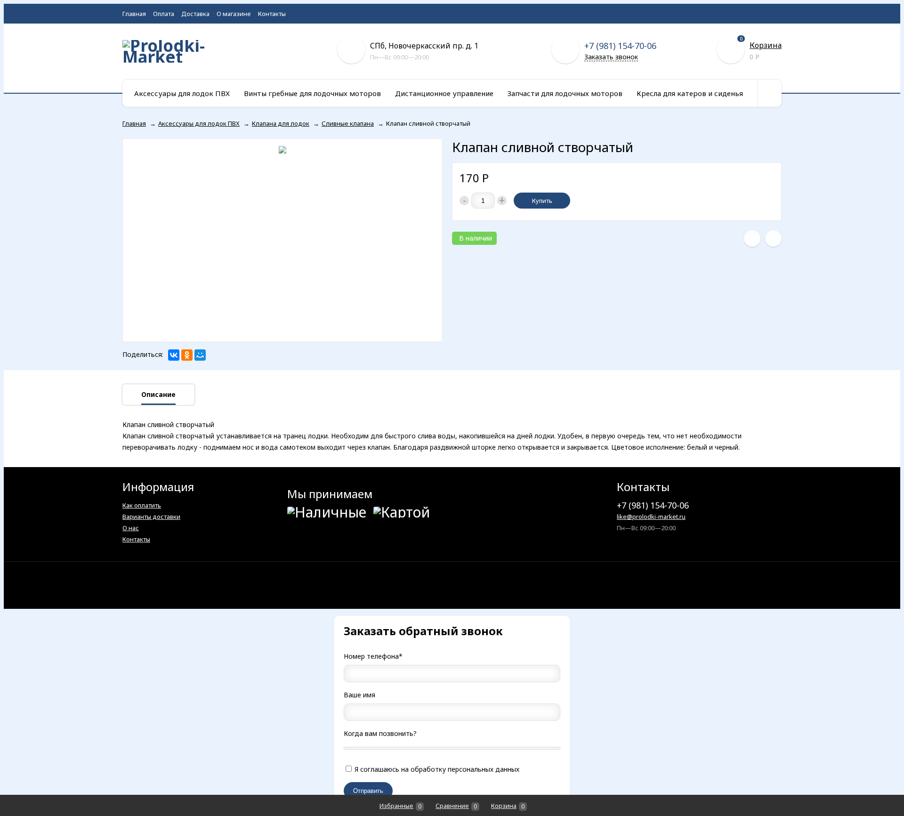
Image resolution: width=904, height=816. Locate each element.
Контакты (272, 13)
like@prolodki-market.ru (651, 516)
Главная (134, 13)
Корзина (766, 45)
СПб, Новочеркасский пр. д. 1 (424, 45)
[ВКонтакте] (173, 355)
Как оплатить (141, 505)
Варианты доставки (151, 516)
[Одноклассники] (187, 355)
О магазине (234, 13)
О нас (130, 528)
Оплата (163, 13)
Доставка (195, 13)
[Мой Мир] (200, 355)
